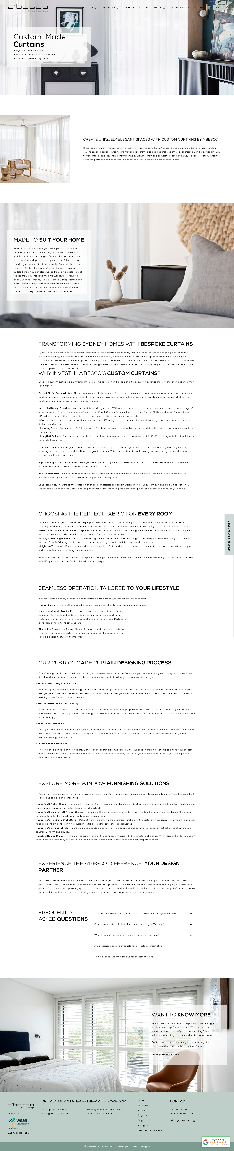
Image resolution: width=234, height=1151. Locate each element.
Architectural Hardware (142, 8)
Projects (176, 8)
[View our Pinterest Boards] (194, 1121)
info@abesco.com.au (182, 1114)
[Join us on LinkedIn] (189, 1121)
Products (108, 8)
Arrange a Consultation (165, 1055)
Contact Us (195, 8)
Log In (219, 8)
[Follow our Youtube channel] (183, 1121)
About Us (86, 8)
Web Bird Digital (141, 1147)
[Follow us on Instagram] (178, 1121)
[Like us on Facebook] (172, 1121)
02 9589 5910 (178, 1110)
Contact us (181, 888)
